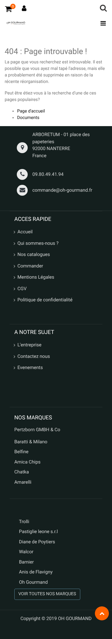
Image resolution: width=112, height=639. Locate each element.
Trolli (24, 521)
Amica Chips (27, 462)
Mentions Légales (35, 277)
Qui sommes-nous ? (37, 243)
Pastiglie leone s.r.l (39, 531)
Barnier (26, 562)
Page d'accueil (31, 111)
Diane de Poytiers (37, 542)
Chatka (21, 472)
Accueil (25, 232)
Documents (28, 117)
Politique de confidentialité (44, 300)
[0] (8, 8)
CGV (22, 288)
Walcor (26, 552)
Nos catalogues (33, 254)
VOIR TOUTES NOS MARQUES (47, 593)
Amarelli (22, 482)
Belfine (21, 451)
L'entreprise (29, 345)
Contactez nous (33, 356)
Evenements (30, 367)
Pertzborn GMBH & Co (37, 429)
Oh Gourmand (33, 582)
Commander (30, 266)
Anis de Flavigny (36, 572)
